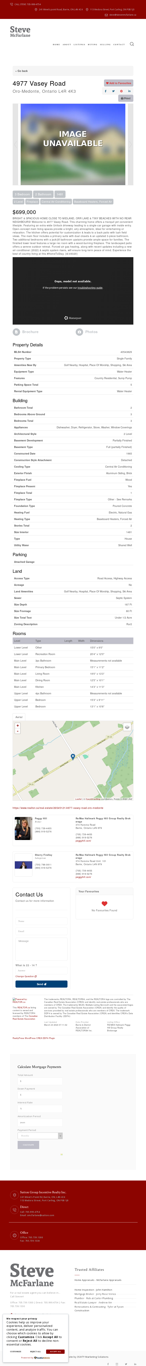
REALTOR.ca (23, 1007)
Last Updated (50, 1022)
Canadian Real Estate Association (25, 1017)
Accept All (55, 1351)
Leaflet (78, 799)
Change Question (25, 976)
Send (40, 984)
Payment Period (27, 1130)
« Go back (21, 71)
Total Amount (25, 1075)
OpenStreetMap (93, 799)
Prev (15, 144)
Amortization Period (29, 1116)
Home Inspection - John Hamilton (93, 1289)
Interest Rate (25, 1102)
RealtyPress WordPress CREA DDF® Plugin (34, 1038)
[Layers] (127, 727)
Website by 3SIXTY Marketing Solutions (86, 1356)
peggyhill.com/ (83, 840)
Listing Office (113, 1022)
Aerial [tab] (18, 717)
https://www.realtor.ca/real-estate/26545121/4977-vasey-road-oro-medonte (58, 808)
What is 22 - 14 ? (26, 965)
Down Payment (26, 1088)
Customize (15, 1351)
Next (130, 144)
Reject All (35, 1351)
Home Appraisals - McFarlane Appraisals (98, 1280)
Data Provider (82, 1022)
